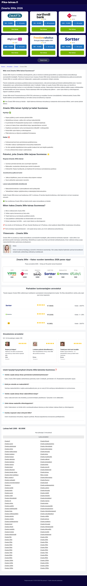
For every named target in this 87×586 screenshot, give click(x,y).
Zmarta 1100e (9, 563)
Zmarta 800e (8, 555)
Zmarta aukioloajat (10, 446)
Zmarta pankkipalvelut (11, 521)
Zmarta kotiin (8, 490)
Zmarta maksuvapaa (11, 451)
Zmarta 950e (44, 558)
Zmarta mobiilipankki (11, 508)
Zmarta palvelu (9, 516)
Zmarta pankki (9, 488)
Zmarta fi (7, 441)
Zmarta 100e (44, 537)
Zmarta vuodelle (9, 529)
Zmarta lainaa (44, 472)
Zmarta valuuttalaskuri (47, 513)
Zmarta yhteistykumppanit (48, 511)
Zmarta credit (9, 495)
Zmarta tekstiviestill (10, 534)
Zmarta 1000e (9, 560)
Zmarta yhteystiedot (46, 446)
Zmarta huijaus (9, 456)
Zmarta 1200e (9, 565)
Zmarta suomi (9, 444)
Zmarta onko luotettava (11, 475)
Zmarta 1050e (44, 560)
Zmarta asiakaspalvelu (47, 444)
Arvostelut (9, 66)
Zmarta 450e (44, 545)
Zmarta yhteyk (9, 526)
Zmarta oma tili (44, 467)
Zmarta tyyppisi (9, 532)
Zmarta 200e (44, 539)
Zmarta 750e (44, 552)
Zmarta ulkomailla (45, 529)
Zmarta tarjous (44, 519)
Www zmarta (44, 475)
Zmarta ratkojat (44, 459)
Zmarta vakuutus (10, 459)
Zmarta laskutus (9, 462)
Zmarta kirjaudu (45, 451)
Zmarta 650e (44, 550)
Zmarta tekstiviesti (45, 469)
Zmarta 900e (8, 558)
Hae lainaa (14, 29)
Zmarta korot (8, 524)
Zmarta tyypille (44, 532)
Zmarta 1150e (44, 563)
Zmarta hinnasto (45, 524)
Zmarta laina (44, 454)
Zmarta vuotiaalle (10, 480)
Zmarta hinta (8, 511)
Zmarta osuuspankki (46, 506)
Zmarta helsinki (45, 495)
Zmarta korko (44, 464)
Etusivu (3, 66)
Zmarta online (9, 449)
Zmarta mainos (9, 464)
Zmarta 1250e (44, 565)
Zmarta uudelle (9, 506)
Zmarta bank (44, 482)
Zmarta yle (8, 501)
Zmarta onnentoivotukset (12, 482)
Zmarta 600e (8, 550)
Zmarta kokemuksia (46, 449)
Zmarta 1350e (44, 568)
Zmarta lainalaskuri (46, 462)
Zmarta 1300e (9, 568)
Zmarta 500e (8, 547)
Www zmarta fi (9, 477)
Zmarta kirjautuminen (46, 508)
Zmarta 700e (8, 552)
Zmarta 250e (8, 542)
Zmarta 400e (8, 545)
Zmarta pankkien (45, 521)
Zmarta (16, 66)
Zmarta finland (44, 441)
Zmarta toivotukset (45, 498)
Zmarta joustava (9, 454)
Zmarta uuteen (44, 488)
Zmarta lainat (9, 467)
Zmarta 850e (44, 555)
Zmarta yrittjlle (44, 516)
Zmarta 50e (8, 537)
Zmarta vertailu (9, 519)
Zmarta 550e (44, 547)
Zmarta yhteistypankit (46, 526)
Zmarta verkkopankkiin (11, 513)
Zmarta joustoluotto (46, 456)
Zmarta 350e (44, 542)
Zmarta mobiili (44, 493)
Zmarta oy (8, 485)
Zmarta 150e (8, 539)
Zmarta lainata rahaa (11, 472)
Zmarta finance (44, 480)
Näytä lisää (43, 60)
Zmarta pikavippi (10, 469)
